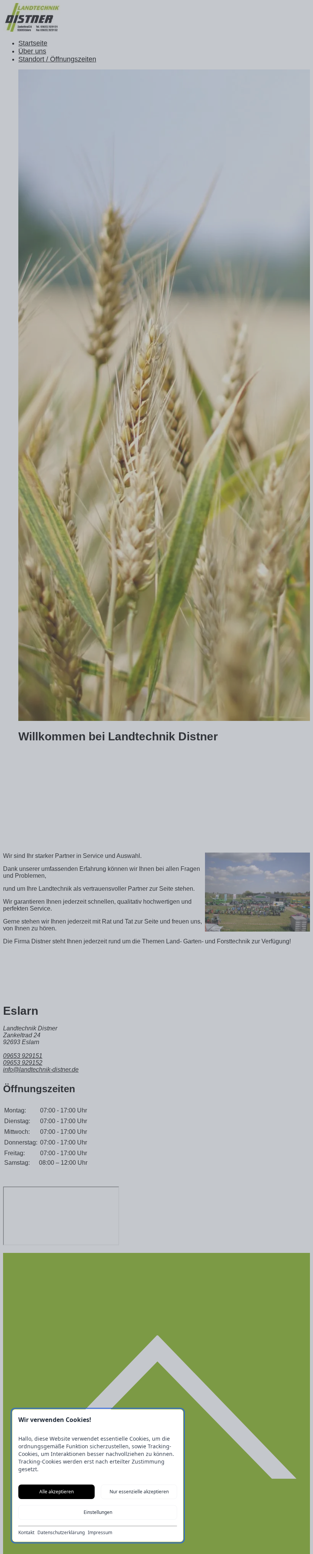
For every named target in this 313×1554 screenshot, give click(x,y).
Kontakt (26, 1533)
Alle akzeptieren (56, 1491)
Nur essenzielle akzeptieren (139, 1491)
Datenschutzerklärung (61, 1533)
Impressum (100, 1533)
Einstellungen (98, 1512)
